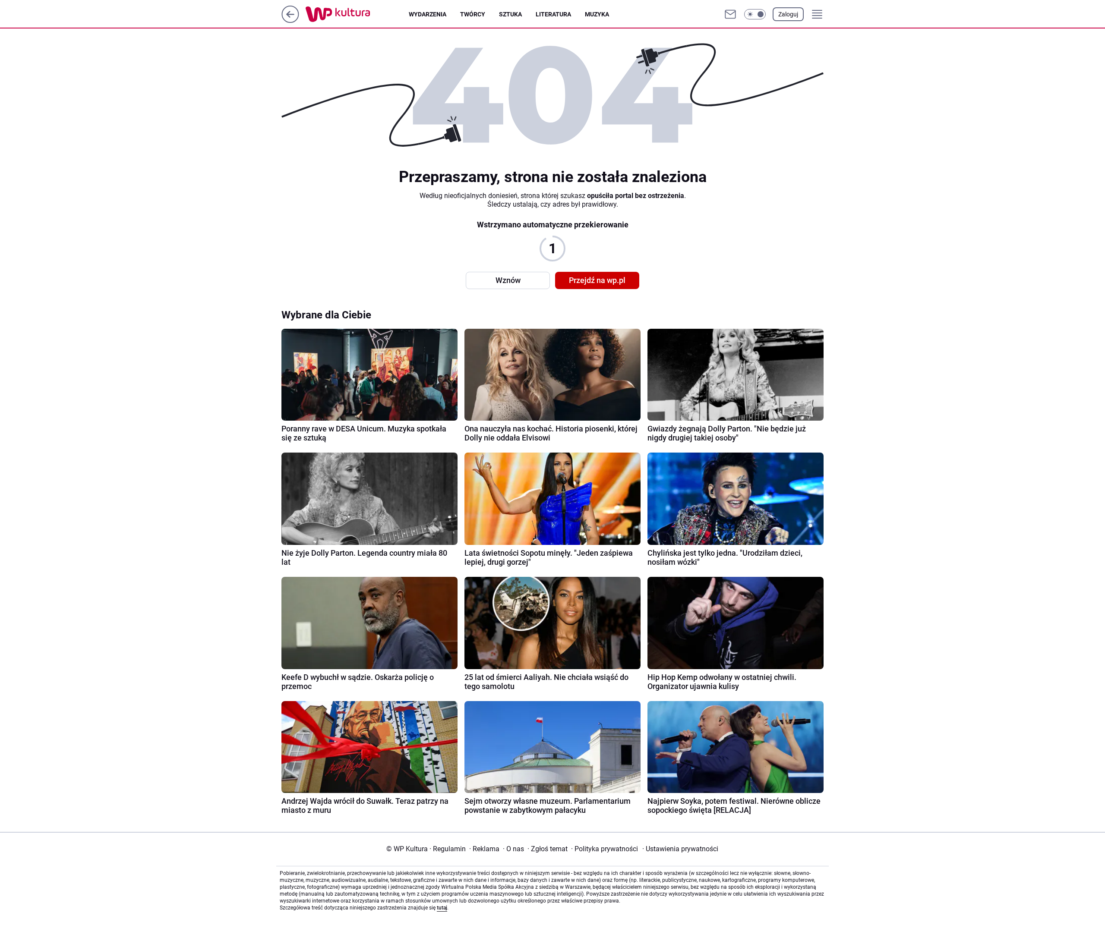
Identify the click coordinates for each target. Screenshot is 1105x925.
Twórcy (472, 14)
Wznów (508, 280)
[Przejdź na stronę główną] (290, 20)
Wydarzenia (427, 14)
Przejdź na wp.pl (597, 280)
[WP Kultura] (357, 14)
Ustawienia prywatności (680, 849)
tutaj (442, 908)
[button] (755, 14)
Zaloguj (788, 14)
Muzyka (597, 14)
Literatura (553, 14)
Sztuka (510, 14)
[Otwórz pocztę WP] (730, 14)
